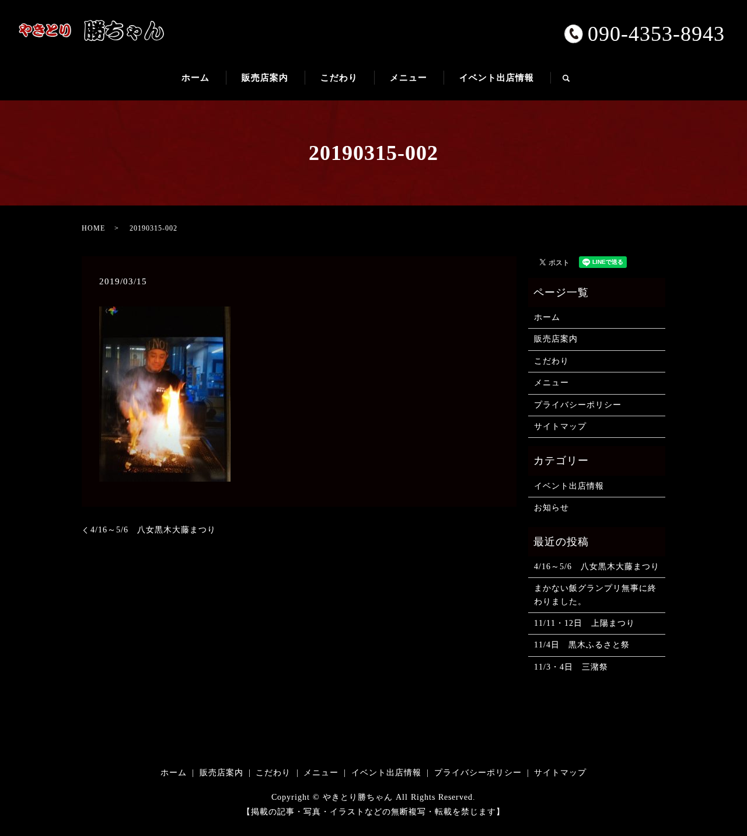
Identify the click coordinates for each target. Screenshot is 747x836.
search (574, 83)
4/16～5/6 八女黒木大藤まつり (153, 529)
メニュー (408, 77)
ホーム (195, 77)
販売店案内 (265, 77)
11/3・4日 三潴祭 (571, 667)
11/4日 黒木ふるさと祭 (582, 644)
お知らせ (551, 507)
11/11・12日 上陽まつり (584, 623)
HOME (93, 228)
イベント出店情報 (496, 77)
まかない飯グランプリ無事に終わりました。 (595, 594)
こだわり (339, 77)
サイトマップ (560, 426)
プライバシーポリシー (578, 404)
